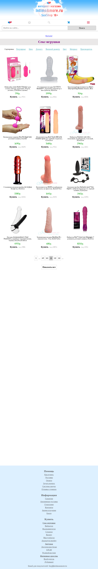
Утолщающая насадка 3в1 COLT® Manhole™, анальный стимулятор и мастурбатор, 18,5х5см (49, 88)
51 (51, 258)
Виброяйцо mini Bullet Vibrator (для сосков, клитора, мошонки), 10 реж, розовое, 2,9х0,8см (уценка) (18, 88)
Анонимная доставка (49, 501)
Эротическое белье (49, 547)
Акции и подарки (49, 510)
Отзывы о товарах (49, 489)
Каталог (49, 36)
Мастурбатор (49, 538)
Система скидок (49, 486)
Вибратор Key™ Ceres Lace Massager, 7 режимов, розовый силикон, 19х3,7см (80, 238)
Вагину (49, 535)
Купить (13, 97)
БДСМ (49, 550)
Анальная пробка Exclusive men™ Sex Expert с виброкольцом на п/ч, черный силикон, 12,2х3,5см (80, 188)
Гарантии (49, 498)
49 (43, 258)
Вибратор (49, 526)
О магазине (49, 504)
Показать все (49, 267)
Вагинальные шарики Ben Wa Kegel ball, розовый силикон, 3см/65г (17, 138)
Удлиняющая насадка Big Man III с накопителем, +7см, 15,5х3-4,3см (49, 238)
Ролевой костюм (49, 553)
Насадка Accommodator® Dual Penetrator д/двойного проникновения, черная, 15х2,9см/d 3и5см (18, 238)
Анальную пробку (49, 540)
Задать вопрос (49, 483)
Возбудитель (49, 559)
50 (47, 258)
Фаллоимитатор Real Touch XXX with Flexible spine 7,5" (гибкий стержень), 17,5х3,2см (49, 138)
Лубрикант (49, 562)
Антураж (49, 544)
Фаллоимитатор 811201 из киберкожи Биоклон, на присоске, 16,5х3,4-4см (49, 188)
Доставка (49, 477)
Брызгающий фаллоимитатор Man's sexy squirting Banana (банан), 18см (80, 88)
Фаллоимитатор (49, 529)
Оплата (49, 480)
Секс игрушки (49, 523)
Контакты (49, 507)
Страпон (49, 532)
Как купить (49, 474)
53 (59, 258)
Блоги (49, 513)
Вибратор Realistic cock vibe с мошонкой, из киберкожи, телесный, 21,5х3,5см (80, 138)
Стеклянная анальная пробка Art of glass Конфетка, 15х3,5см (17, 188)
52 (55, 258)
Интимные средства (49, 556)
